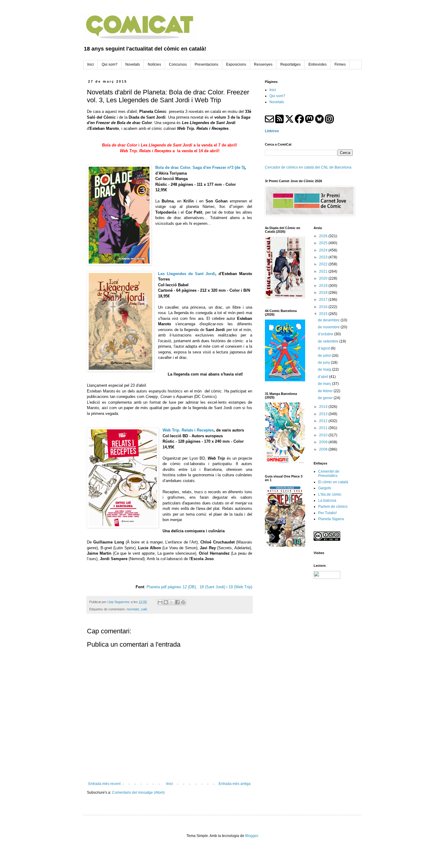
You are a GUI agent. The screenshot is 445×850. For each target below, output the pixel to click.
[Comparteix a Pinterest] (183, 602)
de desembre (329, 320)
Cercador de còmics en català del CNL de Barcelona (308, 167)
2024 (323, 250)
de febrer (326, 391)
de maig (325, 369)
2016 (323, 307)
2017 (323, 299)
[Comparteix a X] (172, 602)
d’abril (323, 377)
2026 (323, 236)
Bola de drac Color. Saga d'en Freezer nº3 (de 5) (200, 167)
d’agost (324, 348)
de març (325, 384)
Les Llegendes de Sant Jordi (186, 273)
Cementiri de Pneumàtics (328, 473)
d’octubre (326, 334)
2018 (323, 292)
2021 (323, 271)
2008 (323, 449)
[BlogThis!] (166, 602)
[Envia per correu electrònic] (160, 602)
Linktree (272, 131)
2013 (323, 414)
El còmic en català (333, 482)
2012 (323, 421)
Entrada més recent (104, 784)
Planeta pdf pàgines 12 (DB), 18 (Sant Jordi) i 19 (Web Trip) (199, 587)
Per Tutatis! (327, 513)
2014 (323, 407)
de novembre (329, 327)
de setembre (328, 341)
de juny (324, 362)
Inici (169, 784)
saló (144, 609)
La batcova (327, 500)
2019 (323, 286)
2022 (323, 264)
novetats (133, 609)
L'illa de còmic (329, 494)
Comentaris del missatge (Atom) (138, 792)
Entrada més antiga (235, 784)
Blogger (251, 836)
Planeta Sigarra (331, 519)
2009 (323, 442)
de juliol (325, 355)
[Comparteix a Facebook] (177, 602)
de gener (326, 398)
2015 (323, 314)
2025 (323, 243)
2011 (323, 428)
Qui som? (277, 96)
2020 (323, 278)
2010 (323, 435)
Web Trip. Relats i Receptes (188, 430)
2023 (323, 257)
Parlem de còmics (333, 506)
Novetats (276, 102)
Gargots (324, 488)
